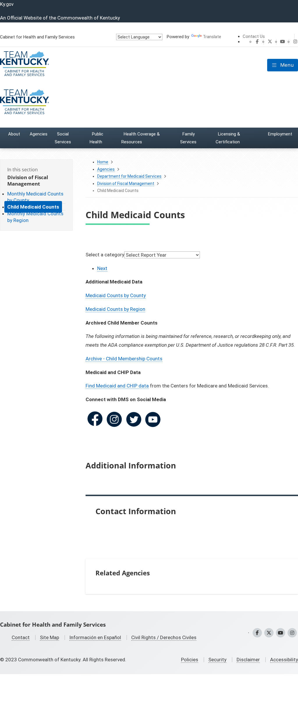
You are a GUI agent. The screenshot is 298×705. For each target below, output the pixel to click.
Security (217, 659)
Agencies (106, 169)
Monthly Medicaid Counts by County (35, 197)
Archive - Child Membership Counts (124, 359)
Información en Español (95, 637)
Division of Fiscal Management (125, 183)
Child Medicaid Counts (33, 207)
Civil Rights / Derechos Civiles (163, 637)
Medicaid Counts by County (116, 295)
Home (102, 162)
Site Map (49, 637)
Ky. (7, 4)
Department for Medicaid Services (129, 176)
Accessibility (284, 659)
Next (102, 268)
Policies (189, 659)
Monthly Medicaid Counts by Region (35, 217)
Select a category (105, 255)
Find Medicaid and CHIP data (117, 386)
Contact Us (254, 36)
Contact (21, 637)
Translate (212, 36)
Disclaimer (248, 659)
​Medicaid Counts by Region (115, 309)
